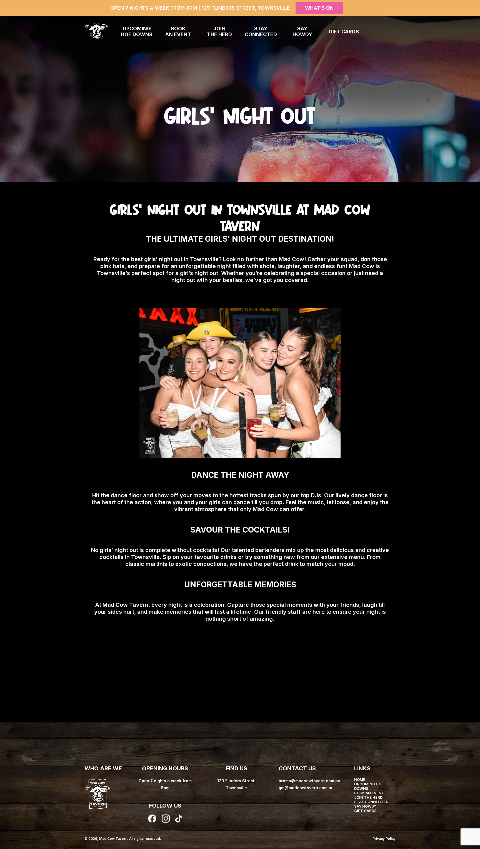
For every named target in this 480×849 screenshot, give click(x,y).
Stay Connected (371, 802)
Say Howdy (365, 806)
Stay (261, 31)
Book (178, 31)
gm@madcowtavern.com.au (306, 787)
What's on (319, 8)
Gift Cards (344, 31)
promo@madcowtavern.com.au (309, 780)
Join (219, 31)
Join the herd (368, 797)
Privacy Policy (384, 838)
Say (302, 31)
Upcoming (136, 31)
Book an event (369, 793)
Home (359, 779)
